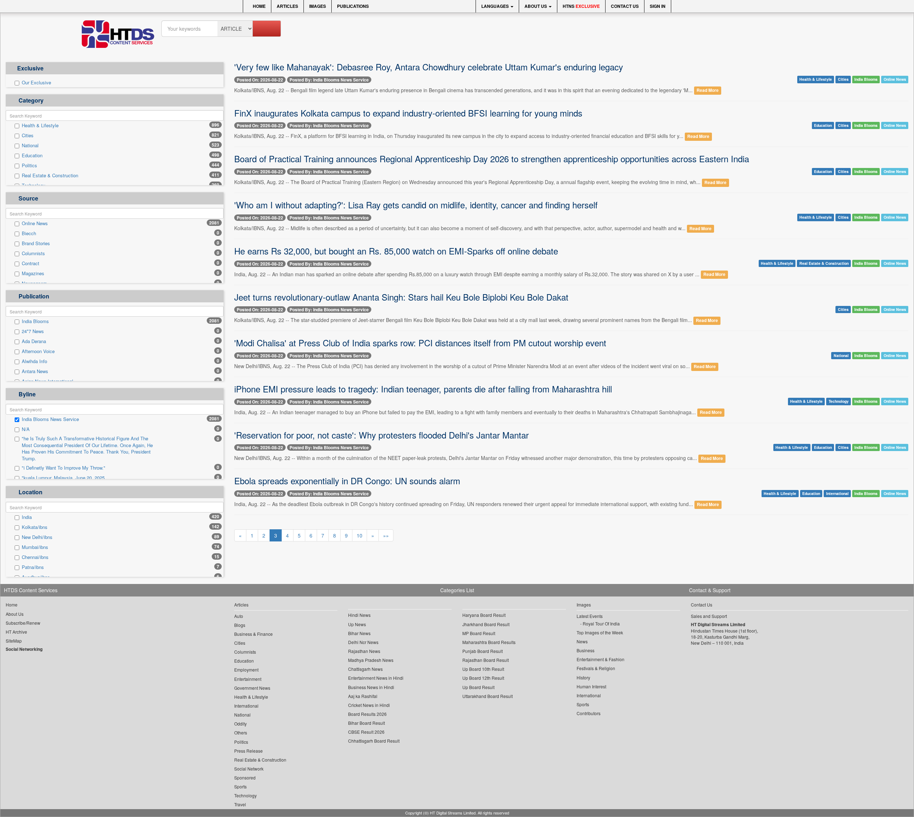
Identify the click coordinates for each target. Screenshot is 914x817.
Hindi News (359, 615)
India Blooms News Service (50, 419)
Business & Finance (253, 634)
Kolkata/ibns (34, 527)
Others (240, 732)
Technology (839, 401)
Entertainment (247, 679)
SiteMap (14, 641)
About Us (536, 6)
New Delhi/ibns (37, 537)
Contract (30, 263)
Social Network (248, 769)
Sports (240, 786)
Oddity (240, 724)
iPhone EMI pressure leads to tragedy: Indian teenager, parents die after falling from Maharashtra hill (423, 388)
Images (317, 6)
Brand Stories (36, 243)
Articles (287, 6)
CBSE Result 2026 (366, 732)
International (837, 493)
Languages (495, 6)
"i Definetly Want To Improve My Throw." (63, 468)
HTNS (581, 6)
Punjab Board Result (482, 651)
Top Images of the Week (600, 632)
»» (386, 535)
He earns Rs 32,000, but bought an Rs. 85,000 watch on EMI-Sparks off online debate (396, 250)
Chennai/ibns (35, 557)
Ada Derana (34, 341)
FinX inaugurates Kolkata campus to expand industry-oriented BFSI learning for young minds (408, 113)
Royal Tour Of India (601, 623)
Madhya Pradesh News (370, 660)
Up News (357, 624)
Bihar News (359, 633)
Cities (28, 135)
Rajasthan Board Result (485, 660)
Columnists (33, 253)
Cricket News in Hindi (369, 705)
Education (32, 155)
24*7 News (33, 331)
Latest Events (590, 616)
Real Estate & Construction (50, 175)
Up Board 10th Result (483, 669)
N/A (26, 429)
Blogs (239, 625)
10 (359, 535)
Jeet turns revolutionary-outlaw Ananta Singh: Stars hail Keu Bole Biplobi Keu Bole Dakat (401, 297)
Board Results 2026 (367, 714)
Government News (252, 688)
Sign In (658, 6)
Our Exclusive (36, 82)
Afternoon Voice (38, 351)
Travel (240, 804)
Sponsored (245, 777)
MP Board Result (478, 633)
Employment (246, 670)
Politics (29, 165)
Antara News (35, 371)
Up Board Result (478, 687)
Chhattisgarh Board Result (374, 741)
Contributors (589, 713)
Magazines (33, 273)
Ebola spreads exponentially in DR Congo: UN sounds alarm (347, 480)
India (27, 517)
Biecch (29, 233)
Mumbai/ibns (35, 547)
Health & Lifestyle (40, 125)
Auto (238, 616)
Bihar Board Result (366, 723)
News (582, 641)
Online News (35, 223)
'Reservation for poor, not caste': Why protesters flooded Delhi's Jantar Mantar (381, 435)
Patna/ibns (33, 567)
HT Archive (16, 632)
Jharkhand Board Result (485, 624)
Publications (353, 6)
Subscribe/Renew (23, 623)
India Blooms (35, 321)
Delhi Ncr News (363, 642)
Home (259, 6)
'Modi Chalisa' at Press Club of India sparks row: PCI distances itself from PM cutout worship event (420, 342)
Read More (708, 91)
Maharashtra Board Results (489, 642)
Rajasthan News (364, 651)
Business (585, 650)
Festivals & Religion (596, 668)
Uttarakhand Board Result (487, 696)
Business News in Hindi (371, 687)
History (583, 677)
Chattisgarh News (365, 669)
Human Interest (591, 686)
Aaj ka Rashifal (362, 696)
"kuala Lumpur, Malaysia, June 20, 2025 (63, 478)
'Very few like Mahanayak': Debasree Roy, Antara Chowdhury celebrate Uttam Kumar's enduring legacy (428, 66)
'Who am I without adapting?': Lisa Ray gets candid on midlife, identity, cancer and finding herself (416, 204)
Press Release (248, 751)
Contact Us (625, 6)
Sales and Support (709, 616)
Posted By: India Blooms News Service (329, 79)
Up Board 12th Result (483, 678)
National (30, 145)
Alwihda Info (34, 361)
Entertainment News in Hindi (375, 678)
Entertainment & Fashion (600, 659)
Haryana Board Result (484, 615)
